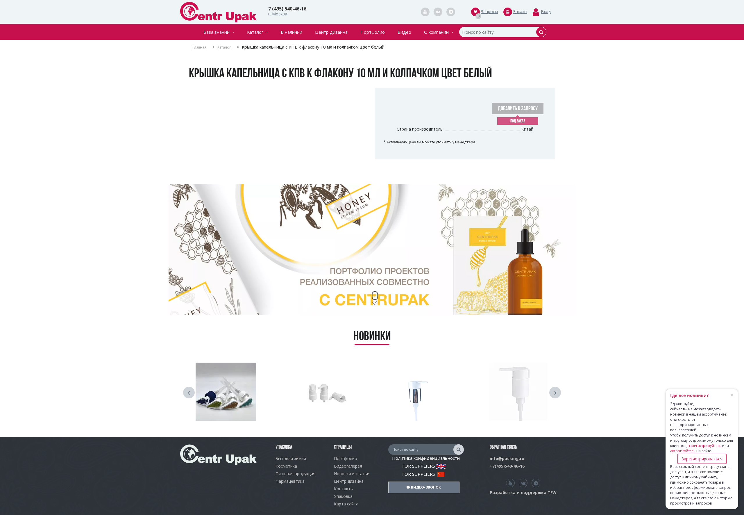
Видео (404, 32)
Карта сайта (346, 504)
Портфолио (372, 32)
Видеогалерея (348, 466)
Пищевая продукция (295, 473)
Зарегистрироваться (702, 458)
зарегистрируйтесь (704, 445)
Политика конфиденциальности (426, 458)
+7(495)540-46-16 (507, 466)
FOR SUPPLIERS (419, 466)
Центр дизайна (331, 32)
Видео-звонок (425, 487)
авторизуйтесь (682, 450)
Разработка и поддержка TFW (523, 492)
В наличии (291, 32)
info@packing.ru (507, 458)
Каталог (255, 32)
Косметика (286, 466)
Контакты (343, 488)
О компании (436, 32)
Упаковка (343, 496)
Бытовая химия (291, 458)
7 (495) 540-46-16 (287, 8)
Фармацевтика (290, 481)
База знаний (216, 32)
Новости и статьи (351, 473)
